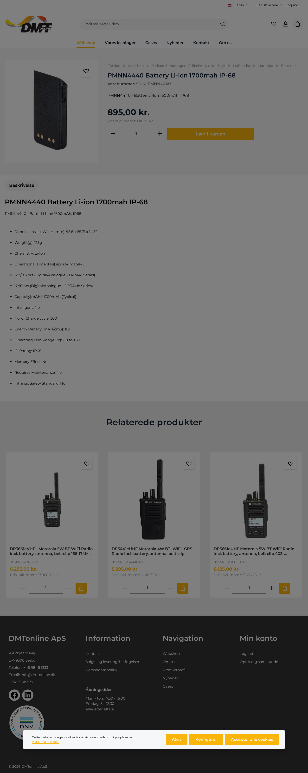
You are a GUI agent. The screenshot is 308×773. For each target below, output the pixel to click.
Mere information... (45, 741)
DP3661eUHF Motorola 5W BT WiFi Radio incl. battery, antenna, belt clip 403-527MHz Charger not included (254, 551)
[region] (51, 111)
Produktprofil (174, 670)
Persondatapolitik (101, 670)
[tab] (21, 185)
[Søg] (222, 24)
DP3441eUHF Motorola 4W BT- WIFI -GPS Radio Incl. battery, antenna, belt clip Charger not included (152, 551)
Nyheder (170, 678)
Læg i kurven (210, 134)
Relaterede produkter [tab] (154, 422)
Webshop (171, 653)
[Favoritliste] (273, 24)
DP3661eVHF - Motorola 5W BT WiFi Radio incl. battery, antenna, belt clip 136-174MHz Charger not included (52, 551)
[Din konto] (285, 24)
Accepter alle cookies (252, 739)
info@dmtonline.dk (38, 674)
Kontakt (93, 653)
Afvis (176, 739)
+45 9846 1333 (35, 667)
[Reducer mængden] (113, 134)
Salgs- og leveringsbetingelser (112, 661)
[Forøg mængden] (159, 134)
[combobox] (149, 24)
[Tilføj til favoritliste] (86, 71)
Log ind (292, 5)
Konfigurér (206, 739)
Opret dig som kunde (259, 661)
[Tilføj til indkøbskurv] (81, 588)
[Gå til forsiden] (28, 24)
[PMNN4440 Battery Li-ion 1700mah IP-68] (51, 111)
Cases (168, 686)
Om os (168, 661)
